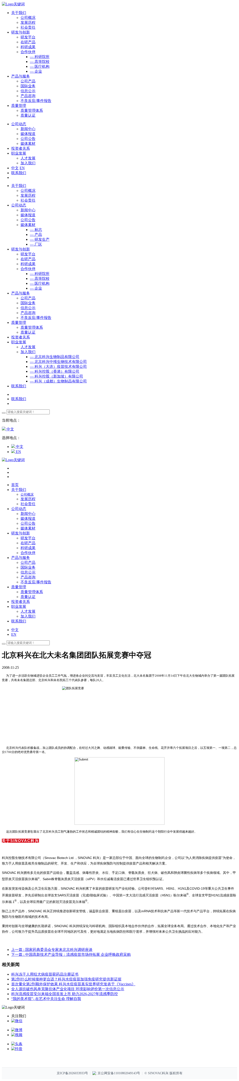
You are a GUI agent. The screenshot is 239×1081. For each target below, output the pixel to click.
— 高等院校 (39, 62)
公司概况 (28, 18)
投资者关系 (20, 337)
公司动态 (18, 205)
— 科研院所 (39, 57)
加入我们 (28, 163)
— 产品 (36, 234)
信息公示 (28, 91)
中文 (15, 168)
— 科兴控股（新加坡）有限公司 (56, 376)
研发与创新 (20, 249)
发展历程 (28, 22)
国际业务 (28, 86)
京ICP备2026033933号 (72, 1073)
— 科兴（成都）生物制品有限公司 (58, 381)
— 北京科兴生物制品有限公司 (54, 357)
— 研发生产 (39, 239)
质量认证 (28, 115)
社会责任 (28, 27)
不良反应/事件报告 (36, 101)
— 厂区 (36, 244)
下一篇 (71, 954)
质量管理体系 (32, 110)
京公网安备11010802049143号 (119, 1073)
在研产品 (28, 42)
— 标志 (36, 230)
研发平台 (28, 37)
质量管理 (18, 322)
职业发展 (18, 342)
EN (22, 168)
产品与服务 (20, 293)
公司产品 (28, 81)
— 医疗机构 (39, 66)
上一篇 (51, 950)
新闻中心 (28, 129)
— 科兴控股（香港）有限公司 (54, 371)
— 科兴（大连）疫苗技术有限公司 (58, 366)
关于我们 (18, 186)
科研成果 (28, 47)
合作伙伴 (28, 52)
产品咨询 (28, 96)
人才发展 (28, 158)
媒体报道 (28, 134)
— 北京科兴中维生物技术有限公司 (58, 362)
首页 (15, 485)
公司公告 (28, 139)
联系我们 (18, 173)
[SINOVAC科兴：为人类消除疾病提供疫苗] (13, 4)
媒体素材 (28, 143)
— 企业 (36, 71)
